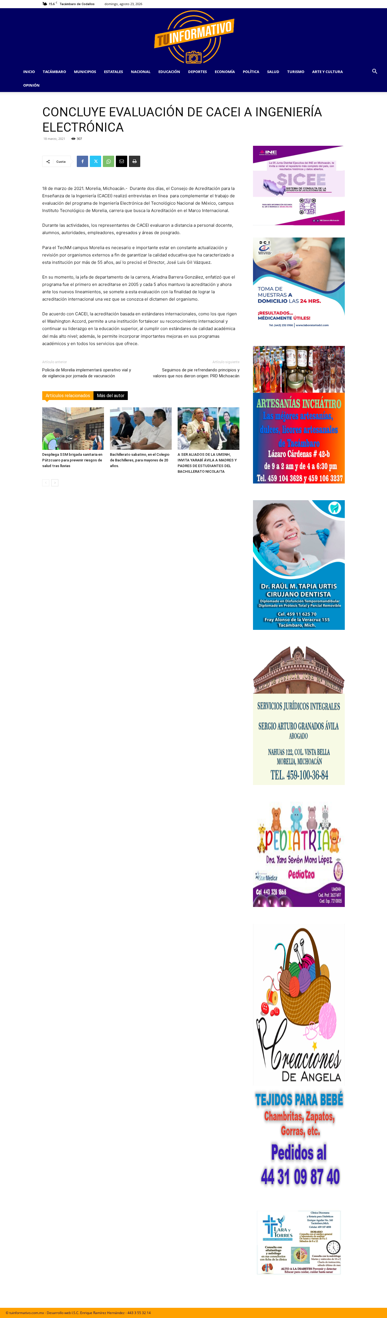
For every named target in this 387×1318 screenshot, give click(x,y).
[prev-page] (45, 482)
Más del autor (110, 395)
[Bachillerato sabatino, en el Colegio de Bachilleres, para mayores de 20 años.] (141, 428)
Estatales (113, 71)
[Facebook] (82, 161)
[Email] (121, 161)
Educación (169, 71)
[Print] (134, 161)
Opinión (31, 85)
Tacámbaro (54, 71)
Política (251, 71)
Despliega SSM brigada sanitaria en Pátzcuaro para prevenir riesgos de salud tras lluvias (72, 460)
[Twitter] (95, 161)
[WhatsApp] (108, 161)
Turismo (295, 71)
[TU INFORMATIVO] (193, 36)
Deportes (197, 71)
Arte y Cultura (327, 71)
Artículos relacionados (68, 395)
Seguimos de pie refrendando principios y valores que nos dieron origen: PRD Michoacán (196, 372)
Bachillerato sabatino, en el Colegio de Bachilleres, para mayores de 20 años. (139, 460)
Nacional (140, 71)
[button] (374, 72)
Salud (273, 71)
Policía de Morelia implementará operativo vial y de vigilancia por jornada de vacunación (86, 372)
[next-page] (54, 482)
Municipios (85, 71)
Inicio (29, 71)
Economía (225, 71)
